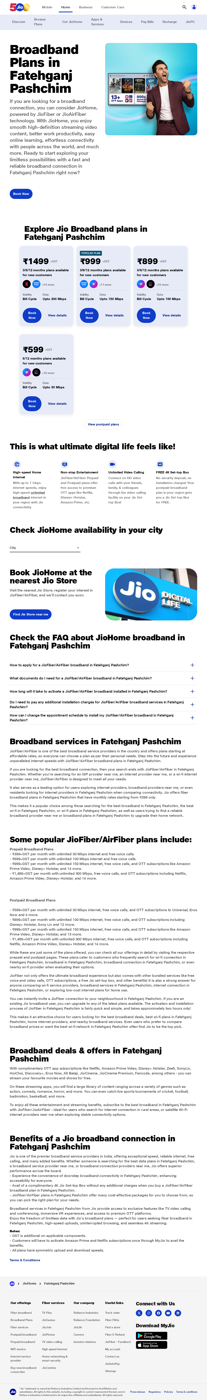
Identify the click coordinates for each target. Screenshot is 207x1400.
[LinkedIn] (178, 1313)
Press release (137, 1391)
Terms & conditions (186, 1391)
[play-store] (151, 1336)
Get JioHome (72, 22)
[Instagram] (149, 1313)
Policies (168, 1391)
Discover (18, 22)
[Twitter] (139, 1313)
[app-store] (151, 1345)
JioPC (190, 22)
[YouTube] (168, 1313)
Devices (126, 22)
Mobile (47, 7)
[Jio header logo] (20, 7)
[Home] (12, 1283)
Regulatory (155, 1391)
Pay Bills (147, 22)
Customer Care (112, 7)
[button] (184, 7)
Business (85, 7)
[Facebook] (158, 1313)
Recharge (170, 22)
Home (65, 7)
